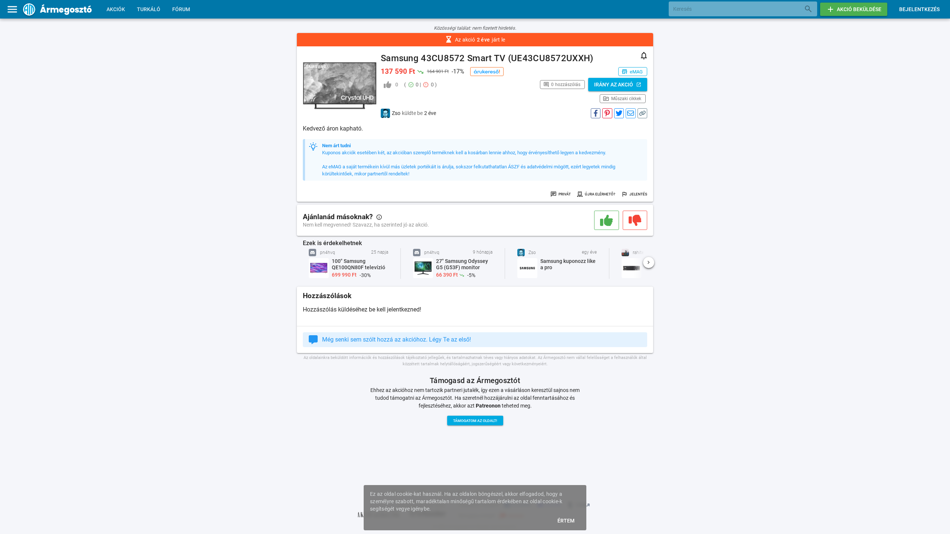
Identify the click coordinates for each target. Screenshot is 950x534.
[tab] (116, 9)
